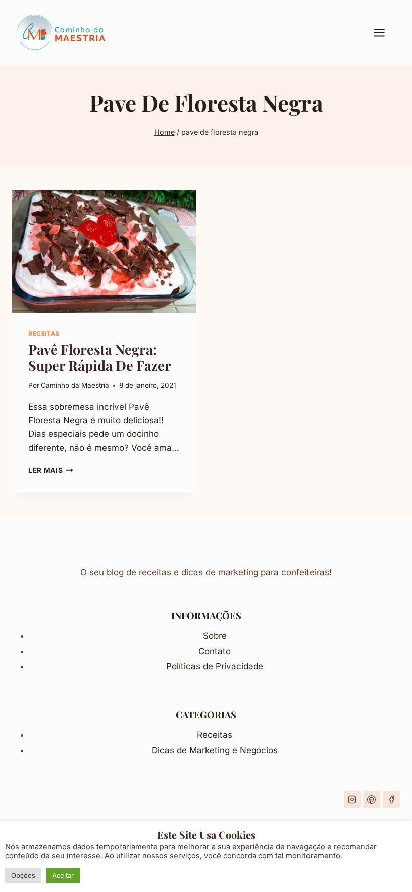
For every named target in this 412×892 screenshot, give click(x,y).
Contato (214, 651)
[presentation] (104, 251)
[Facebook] (391, 799)
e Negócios (255, 750)
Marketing (210, 750)
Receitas (214, 735)
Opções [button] (23, 875)
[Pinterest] (371, 799)
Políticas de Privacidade (214, 666)
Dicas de (170, 750)
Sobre (215, 636)
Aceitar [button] (63, 875)
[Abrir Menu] (384, 32)
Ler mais (50, 470)
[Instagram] (352, 799)
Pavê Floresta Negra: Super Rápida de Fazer (99, 357)
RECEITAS (44, 333)
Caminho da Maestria (75, 385)
